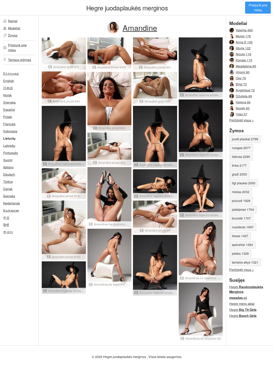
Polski (7, 116)
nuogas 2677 (241, 147)
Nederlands (11, 203)
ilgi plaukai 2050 (243, 183)
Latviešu (9, 145)
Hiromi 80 (243, 72)
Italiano (8, 167)
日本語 (8, 88)
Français (9, 124)
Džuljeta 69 (244, 96)
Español (9, 109)
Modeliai (14, 28)
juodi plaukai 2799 (245, 139)
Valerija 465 (244, 30)
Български (11, 210)
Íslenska (9, 196)
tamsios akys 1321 (245, 262)
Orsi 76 (241, 78)
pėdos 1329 (240, 253)
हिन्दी (6, 225)
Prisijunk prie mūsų (258, 7)
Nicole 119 (243, 54)
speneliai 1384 (242, 244)
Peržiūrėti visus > (241, 120)
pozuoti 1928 (241, 200)
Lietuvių (9, 138)
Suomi (7, 160)
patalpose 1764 (243, 209)
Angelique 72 (245, 90)
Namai (12, 21)
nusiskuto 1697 (243, 227)
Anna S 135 (244, 42)
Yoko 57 (241, 114)
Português (10, 152)
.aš (238, 297)
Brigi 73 (241, 84)
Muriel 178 (243, 36)
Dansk (7, 189)
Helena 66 (243, 102)
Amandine (140, 27)
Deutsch (9, 174)
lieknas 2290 (241, 156)
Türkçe (8, 181)
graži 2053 (239, 174)
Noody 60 (243, 108)
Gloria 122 (243, 48)
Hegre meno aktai (242, 303)
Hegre (127, 7)
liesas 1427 (240, 236)
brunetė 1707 (241, 218)
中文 (6, 217)
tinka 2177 (239, 165)
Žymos (12, 35)
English (8, 80)
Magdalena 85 (246, 66)
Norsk (7, 95)
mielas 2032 (240, 192)
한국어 (8, 232)
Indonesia (10, 131)
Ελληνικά (11, 73)
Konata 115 (244, 60)
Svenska (9, 102)
